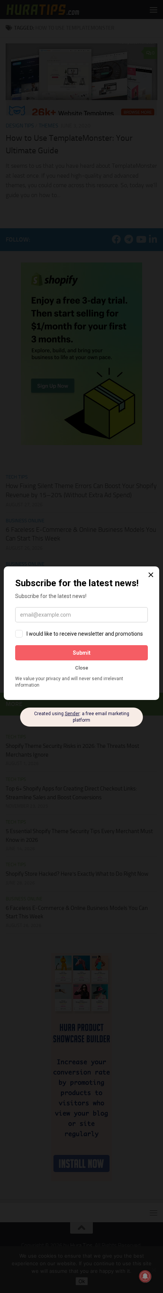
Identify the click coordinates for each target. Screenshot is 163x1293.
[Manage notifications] (145, 1276)
